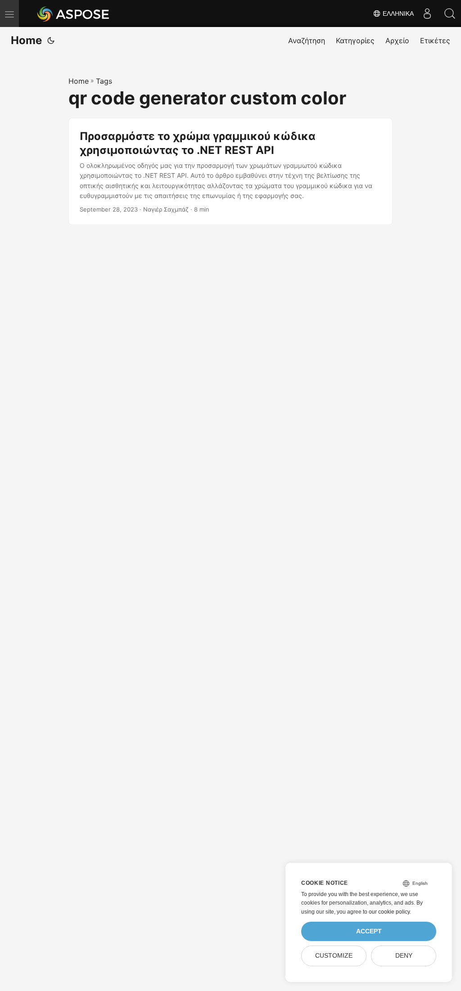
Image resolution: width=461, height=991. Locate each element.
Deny (403, 955)
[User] (427, 13)
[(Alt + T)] (50, 40)
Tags (104, 81)
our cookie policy (389, 912)
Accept (369, 931)
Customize (334, 955)
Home (26, 40)
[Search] (449, 13)
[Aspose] (73, 13)
